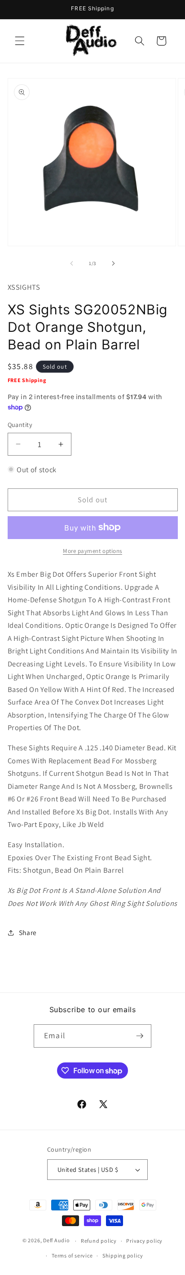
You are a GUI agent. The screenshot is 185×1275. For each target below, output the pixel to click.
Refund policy (99, 1240)
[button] (20, 41)
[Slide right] (113, 263)
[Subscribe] (139, 1036)
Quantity (20, 424)
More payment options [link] (92, 551)
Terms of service (72, 1255)
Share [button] (28, 932)
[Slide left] (72, 263)
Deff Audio (56, 1240)
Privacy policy (144, 1240)
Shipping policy (122, 1255)
